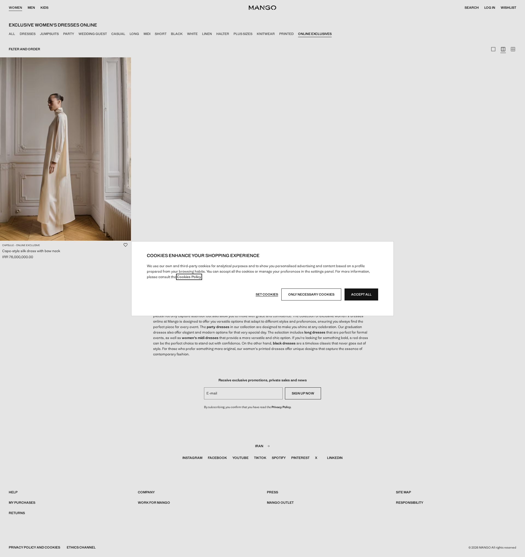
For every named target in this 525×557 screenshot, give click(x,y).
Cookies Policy (189, 277)
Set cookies (267, 294)
